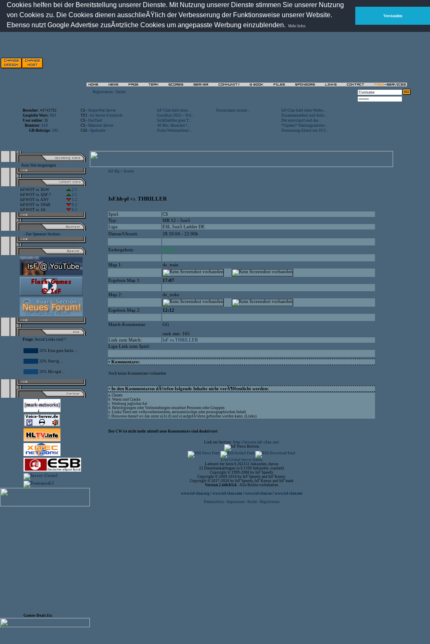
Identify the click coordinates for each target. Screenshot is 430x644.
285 (55, 130)
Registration (103, 92)
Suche (121, 92)
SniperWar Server (102, 110)
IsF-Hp (114, 171)
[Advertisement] (315, 63)
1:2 (74, 200)
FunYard (95, 120)
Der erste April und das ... (301, 120)
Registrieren (270, 502)
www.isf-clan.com (227, 493)
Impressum (235, 502)
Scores (128, 171)
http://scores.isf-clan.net (256, 442)
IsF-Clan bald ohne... (173, 110)
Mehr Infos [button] (297, 26)
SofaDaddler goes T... (174, 120)
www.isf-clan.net (288, 493)
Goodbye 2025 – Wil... (175, 115)
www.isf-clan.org (195, 493)
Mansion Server (100, 125)
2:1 (74, 190)
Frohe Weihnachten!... (174, 130)
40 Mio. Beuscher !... (173, 125)
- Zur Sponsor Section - (43, 234)
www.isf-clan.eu (258, 493)
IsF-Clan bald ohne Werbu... (303, 110)
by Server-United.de (106, 115)
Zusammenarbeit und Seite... (304, 115)
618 (45, 125)
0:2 (74, 205)
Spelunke (97, 130)
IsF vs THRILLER (180, 340)
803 (53, 115)
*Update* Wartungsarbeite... (304, 125)
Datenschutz (214, 502)
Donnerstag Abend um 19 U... (305, 130)
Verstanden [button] (392, 16)
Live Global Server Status (241, 460)
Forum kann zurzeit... (233, 110)
